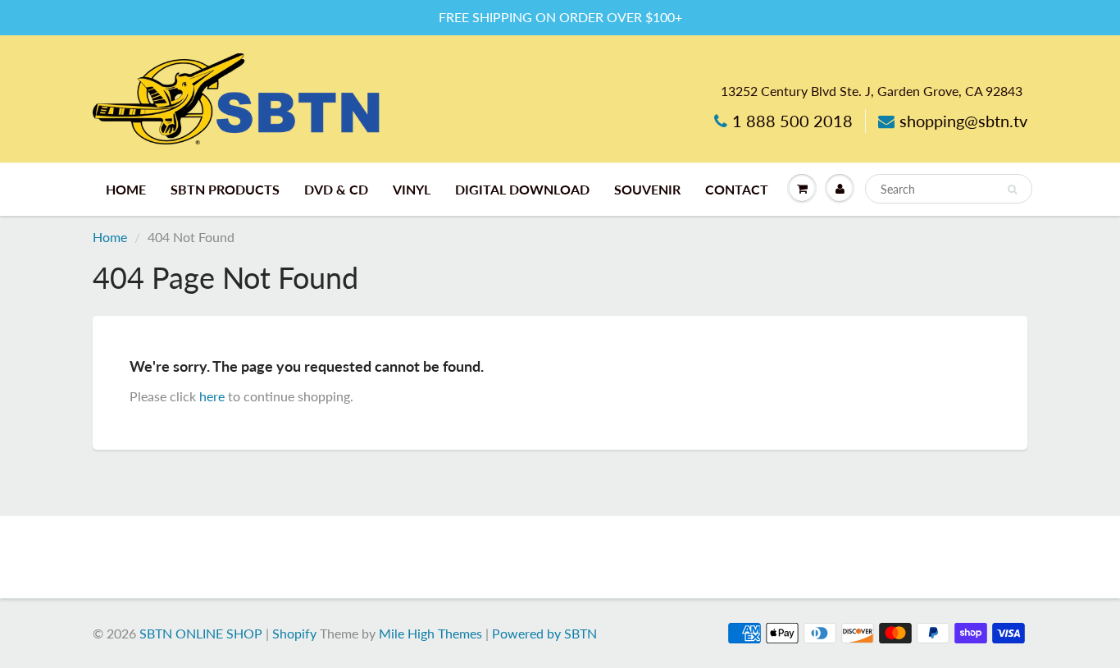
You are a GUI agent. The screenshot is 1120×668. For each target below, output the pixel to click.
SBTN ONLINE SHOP (200, 633)
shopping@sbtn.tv (963, 120)
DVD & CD (336, 189)
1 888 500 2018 (792, 120)
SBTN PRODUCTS (225, 189)
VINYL (411, 189)
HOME (126, 189)
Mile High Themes (430, 633)
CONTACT (736, 189)
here (212, 396)
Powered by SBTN (544, 633)
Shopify (294, 633)
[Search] (1012, 189)
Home (110, 237)
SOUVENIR (647, 189)
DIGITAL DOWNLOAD (522, 189)
